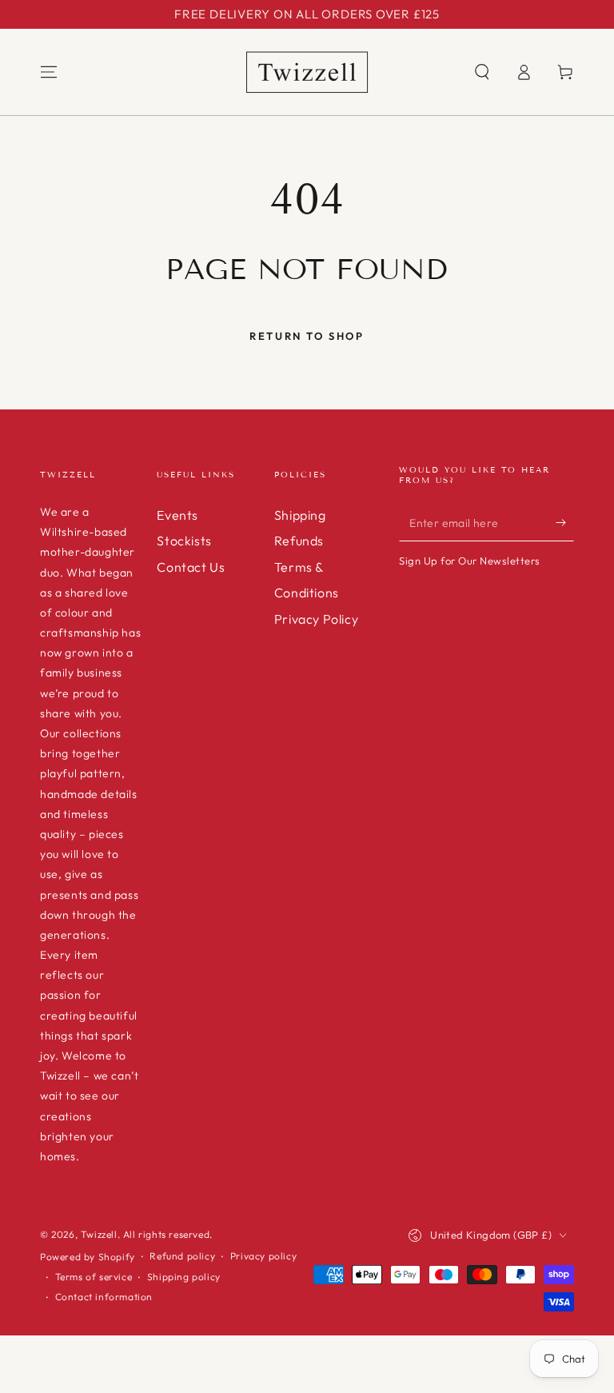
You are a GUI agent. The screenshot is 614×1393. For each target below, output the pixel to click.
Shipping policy (184, 1277)
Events (177, 515)
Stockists (184, 541)
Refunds (299, 541)
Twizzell (99, 1234)
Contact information (104, 1297)
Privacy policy (263, 1256)
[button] (482, 72)
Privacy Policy (316, 619)
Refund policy (182, 1256)
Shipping (300, 515)
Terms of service (94, 1277)
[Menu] (49, 72)
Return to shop (306, 335)
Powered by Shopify (87, 1257)
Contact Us (191, 567)
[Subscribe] (565, 523)
